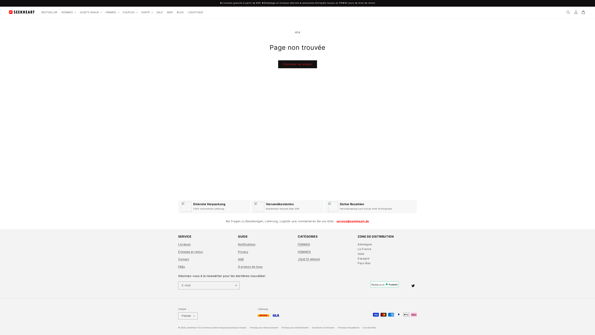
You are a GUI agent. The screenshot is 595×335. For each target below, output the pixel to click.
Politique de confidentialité (295, 327)
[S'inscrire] (235, 285)
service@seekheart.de (353, 221)
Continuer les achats (297, 64)
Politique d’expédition (348, 327)
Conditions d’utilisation (323, 327)
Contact (183, 259)
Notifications (247, 244)
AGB (241, 259)
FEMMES (304, 244)
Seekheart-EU (194, 327)
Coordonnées (369, 327)
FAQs (181, 266)
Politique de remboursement (264, 327)
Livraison (184, 244)
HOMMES (304, 251)
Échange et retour (190, 251)
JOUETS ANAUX (309, 259)
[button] (68, 12)
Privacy (243, 251)
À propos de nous (250, 266)
